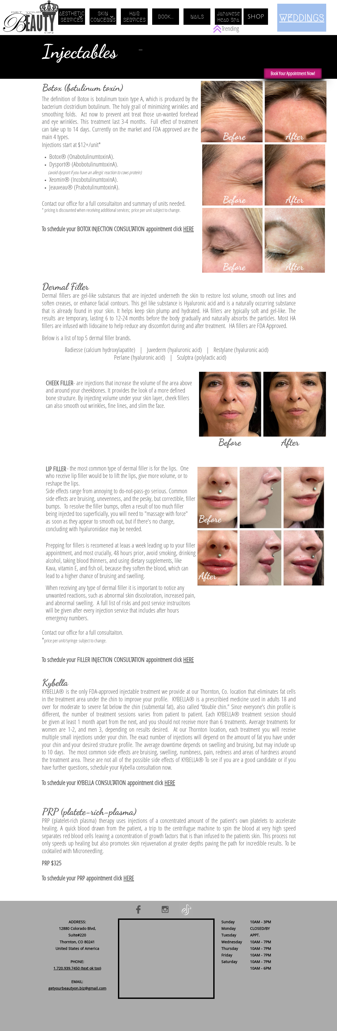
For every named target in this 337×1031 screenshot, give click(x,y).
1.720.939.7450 (66, 968)
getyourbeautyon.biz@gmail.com (77, 988)
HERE (188, 228)
